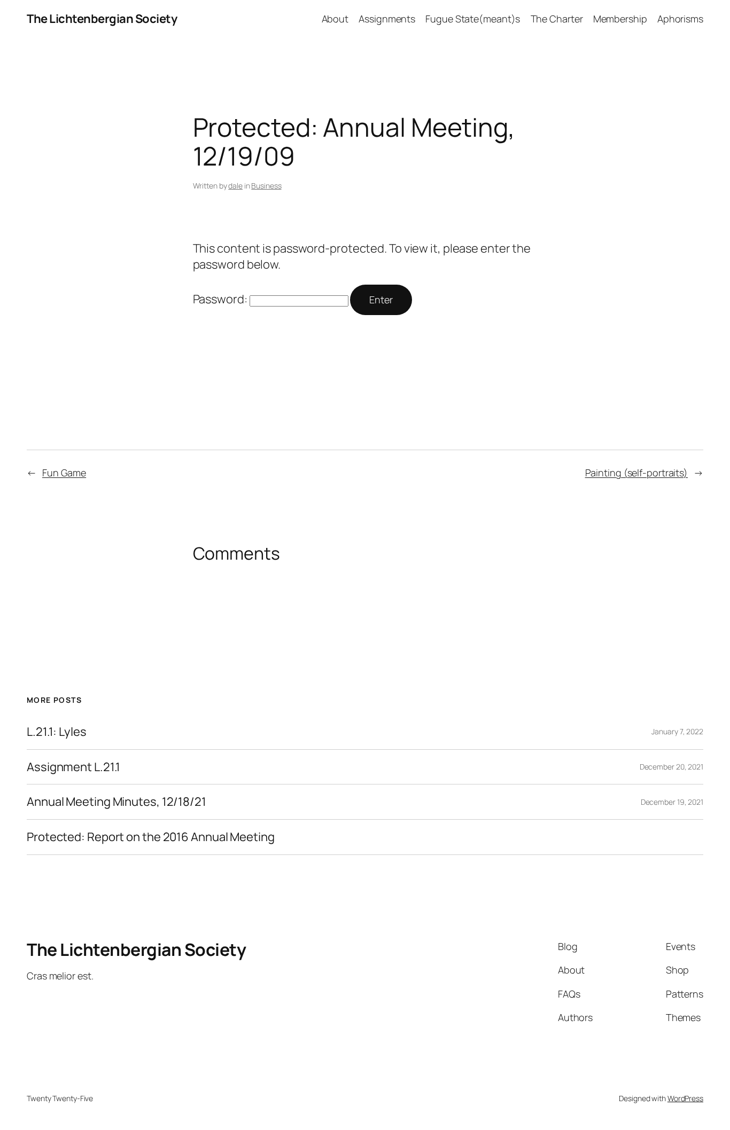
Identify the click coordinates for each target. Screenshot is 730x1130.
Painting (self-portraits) (636, 472)
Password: (221, 299)
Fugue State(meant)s (472, 18)
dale (235, 186)
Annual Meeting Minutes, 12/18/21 (116, 802)
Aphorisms (680, 18)
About (335, 18)
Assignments (387, 18)
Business (266, 186)
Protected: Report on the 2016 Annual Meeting (151, 837)
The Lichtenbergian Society (102, 19)
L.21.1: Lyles (57, 732)
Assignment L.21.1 (73, 767)
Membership (620, 18)
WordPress (685, 1098)
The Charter (557, 18)
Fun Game (64, 472)
